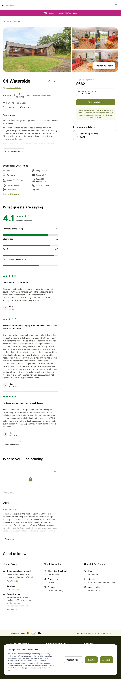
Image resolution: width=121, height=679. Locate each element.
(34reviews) (20, 95)
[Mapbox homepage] (9, 492)
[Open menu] (116, 5)
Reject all (91, 660)
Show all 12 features (11, 194)
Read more (9, 539)
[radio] (77, 135)
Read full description (14, 151)
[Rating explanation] (14, 95)
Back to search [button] (13, 21)
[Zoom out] (55, 472)
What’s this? (12, 581)
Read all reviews (12, 444)
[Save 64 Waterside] (55, 81)
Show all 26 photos (104, 66)
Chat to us (90, 633)
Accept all (106, 660)
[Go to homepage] (9, 5)
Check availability (96, 102)
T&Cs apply (72, 13)
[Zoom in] (55, 467)
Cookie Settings (73, 660)
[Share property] (48, 81)
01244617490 (105, 633)
